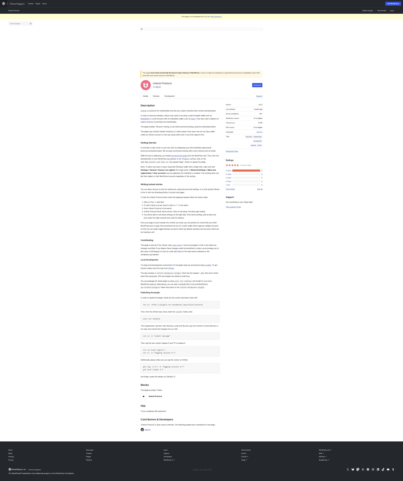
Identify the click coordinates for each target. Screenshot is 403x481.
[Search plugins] (31, 24)
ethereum (249, 137)
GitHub (171, 268)
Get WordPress (393, 4)
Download (257, 85)
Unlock (143, 111)
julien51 (158, 87)
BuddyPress (324, 460)
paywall (253, 145)
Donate (244, 456)
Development (169, 96)
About (10, 450)
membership (258, 137)
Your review (230, 189)
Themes (89, 453)
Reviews (156, 96)
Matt (321, 453)
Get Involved (245, 450)
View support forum (233, 207)
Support (259, 96)
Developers (168, 456)
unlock (259, 145)
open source (177, 245)
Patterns (89, 460)
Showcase (89, 450)
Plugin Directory (14, 10)
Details (145, 96)
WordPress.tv (169, 460)
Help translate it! (216, 16)
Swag (244, 460)
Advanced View (232, 151)
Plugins (88, 456)
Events (243, 453)
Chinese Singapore (34, 470)
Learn (166, 450)
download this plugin (179, 156)
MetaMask (145, 119)
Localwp (208, 265)
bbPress (323, 456)
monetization (257, 141)
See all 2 (259, 132)
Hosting (11, 456)
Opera (193, 119)
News (10, 453)
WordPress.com (325, 450)
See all (259, 189)
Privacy (11, 460)
